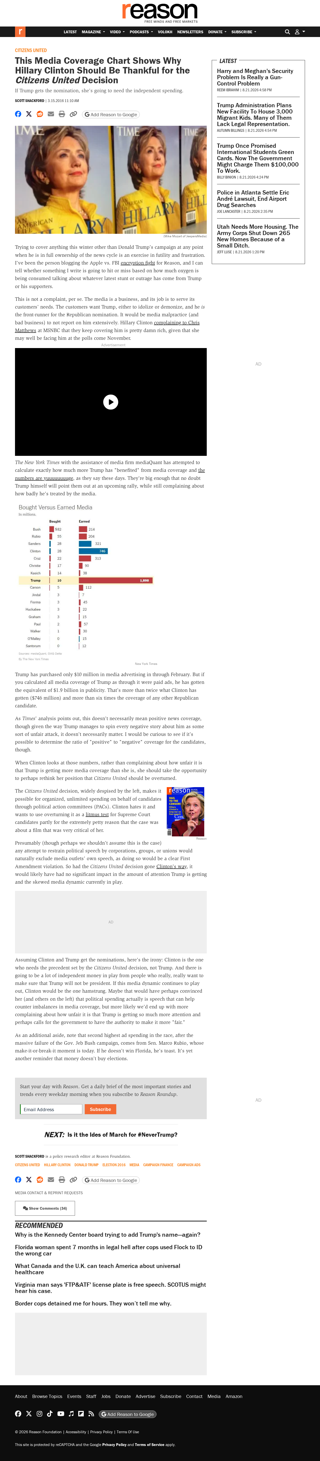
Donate (216, 31)
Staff (91, 1396)
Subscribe (242, 31)
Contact (194, 1396)
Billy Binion (226, 177)
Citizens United (31, 50)
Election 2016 (114, 1165)
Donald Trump (86, 1165)
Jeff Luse (224, 251)
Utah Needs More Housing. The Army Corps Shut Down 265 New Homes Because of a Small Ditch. (257, 236)
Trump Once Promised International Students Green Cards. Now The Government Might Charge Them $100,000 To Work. (258, 158)
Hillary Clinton (57, 1165)
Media (134, 1165)
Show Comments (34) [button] (47, 1208)
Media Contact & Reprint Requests (49, 1192)
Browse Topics (47, 1396)
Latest (70, 31)
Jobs (105, 1396)
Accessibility (76, 1431)
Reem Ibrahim (228, 89)
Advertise (145, 1396)
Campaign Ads (188, 1165)
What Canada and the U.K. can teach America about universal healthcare (97, 1269)
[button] (300, 32)
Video (116, 31)
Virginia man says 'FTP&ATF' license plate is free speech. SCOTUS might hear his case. (110, 1288)
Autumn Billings (230, 130)
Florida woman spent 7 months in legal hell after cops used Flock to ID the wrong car (108, 1250)
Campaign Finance (158, 1165)
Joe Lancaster (228, 211)
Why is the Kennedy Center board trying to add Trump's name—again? (107, 1234)
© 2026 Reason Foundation (38, 1431)
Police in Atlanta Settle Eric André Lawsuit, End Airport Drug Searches (253, 199)
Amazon (234, 1396)
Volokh (165, 31)
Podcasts (140, 31)
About (21, 1396)
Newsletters (190, 31)
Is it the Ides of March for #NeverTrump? (111, 1134)
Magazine (92, 31)
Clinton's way (171, 866)
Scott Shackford (29, 100)
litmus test (97, 814)
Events (74, 1396)
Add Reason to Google (113, 114)
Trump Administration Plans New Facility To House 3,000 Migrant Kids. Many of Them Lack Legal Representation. (255, 114)
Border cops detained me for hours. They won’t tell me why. (93, 1303)
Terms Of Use (128, 1431)
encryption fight (138, 263)
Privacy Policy (101, 1431)
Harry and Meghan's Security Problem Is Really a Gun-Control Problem (255, 77)
